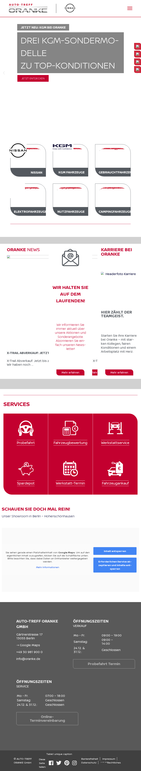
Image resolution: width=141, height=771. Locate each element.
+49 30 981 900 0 (29, 652)
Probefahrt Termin (104, 663)
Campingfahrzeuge (115, 211)
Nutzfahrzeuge (71, 211)
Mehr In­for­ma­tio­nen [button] (47, 567)
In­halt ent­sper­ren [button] (115, 551)
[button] (4, 73)
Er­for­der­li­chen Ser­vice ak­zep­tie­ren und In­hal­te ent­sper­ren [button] (115, 565)
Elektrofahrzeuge (30, 211)
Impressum (108, 758)
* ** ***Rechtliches (111, 762)
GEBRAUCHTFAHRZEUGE (117, 172)
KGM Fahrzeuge (71, 172)
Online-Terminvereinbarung (47, 718)
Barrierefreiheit (89, 758)
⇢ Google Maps (28, 645)
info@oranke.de (28, 659)
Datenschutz (88, 762)
